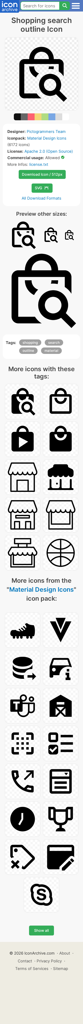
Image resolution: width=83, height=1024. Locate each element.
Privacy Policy (49, 961)
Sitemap (60, 968)
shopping (30, 342)
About (64, 953)
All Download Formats (41, 198)
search (54, 342)
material (51, 350)
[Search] (64, 5)
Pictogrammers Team (46, 131)
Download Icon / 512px (42, 174)
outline (28, 350)
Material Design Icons (46, 138)
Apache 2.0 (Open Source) (48, 151)
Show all (41, 930)
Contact (25, 961)
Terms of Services (31, 968)
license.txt (38, 164)
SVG (38, 188)
